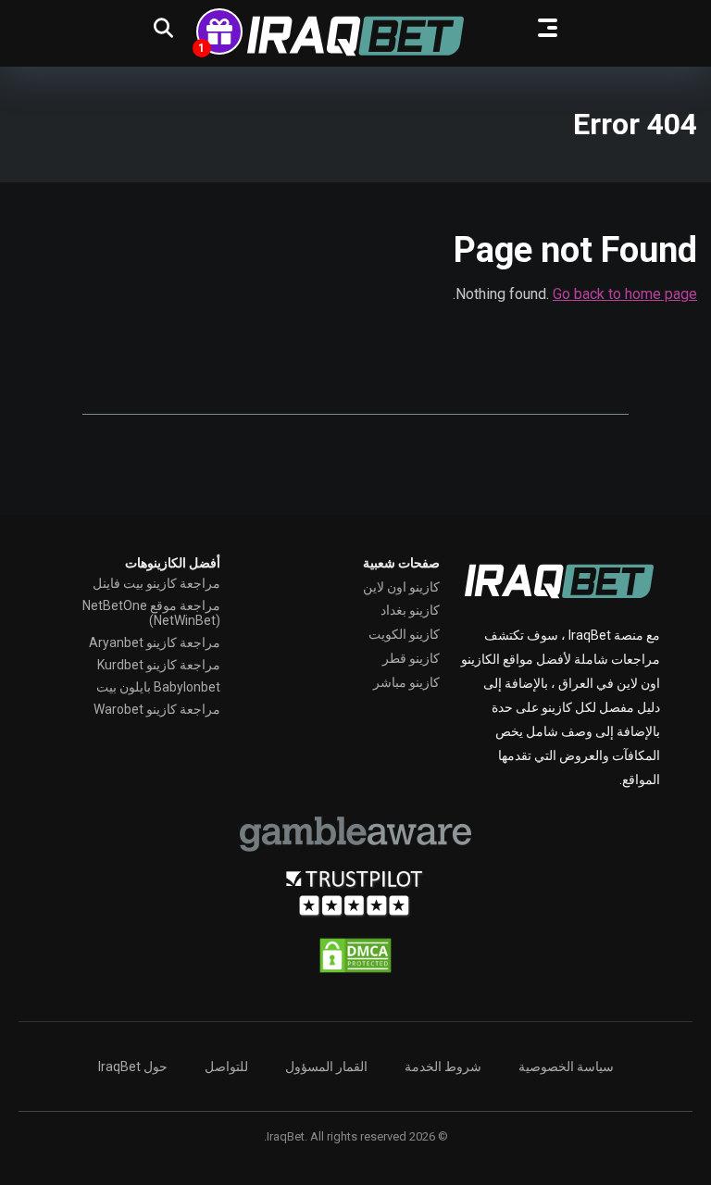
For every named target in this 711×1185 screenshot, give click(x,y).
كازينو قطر (411, 658)
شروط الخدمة (443, 1066)
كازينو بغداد (410, 610)
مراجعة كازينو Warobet (157, 709)
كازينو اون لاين (401, 587)
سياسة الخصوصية (566, 1066)
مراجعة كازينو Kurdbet (158, 664)
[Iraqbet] (355, 36)
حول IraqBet (133, 1066)
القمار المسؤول (326, 1066)
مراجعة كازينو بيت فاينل (156, 583)
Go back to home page (625, 294)
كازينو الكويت (404, 634)
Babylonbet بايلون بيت (158, 687)
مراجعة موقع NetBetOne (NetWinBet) (151, 613)
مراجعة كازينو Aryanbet (154, 642)
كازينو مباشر (406, 682)
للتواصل (226, 1066)
